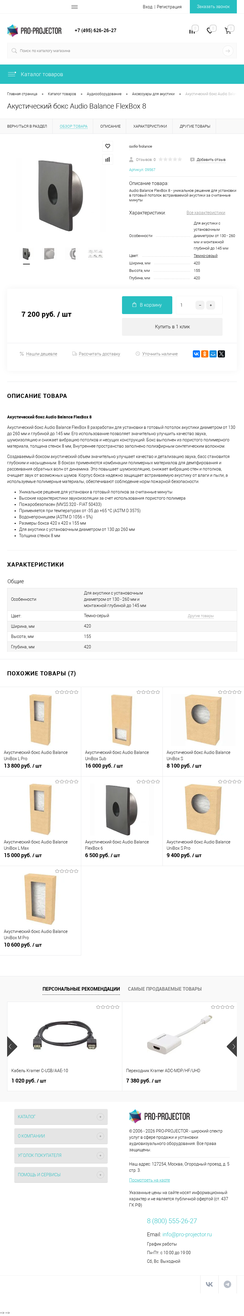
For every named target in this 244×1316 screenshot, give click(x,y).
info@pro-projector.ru (187, 1234)
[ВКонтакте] (196, 353)
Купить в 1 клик (172, 327)
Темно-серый (206, 255)
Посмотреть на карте (149, 1180)
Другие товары (201, 616)
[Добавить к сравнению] (107, 159)
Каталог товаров (41, 74)
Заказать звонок (213, 6)
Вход (147, 6)
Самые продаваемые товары (165, 989)
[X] (221, 353)
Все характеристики (206, 212)
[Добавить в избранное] (107, 146)
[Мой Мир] (213, 353)
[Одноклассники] (204, 353)
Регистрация (169, 6)
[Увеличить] (61, 195)
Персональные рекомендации (81, 989)
